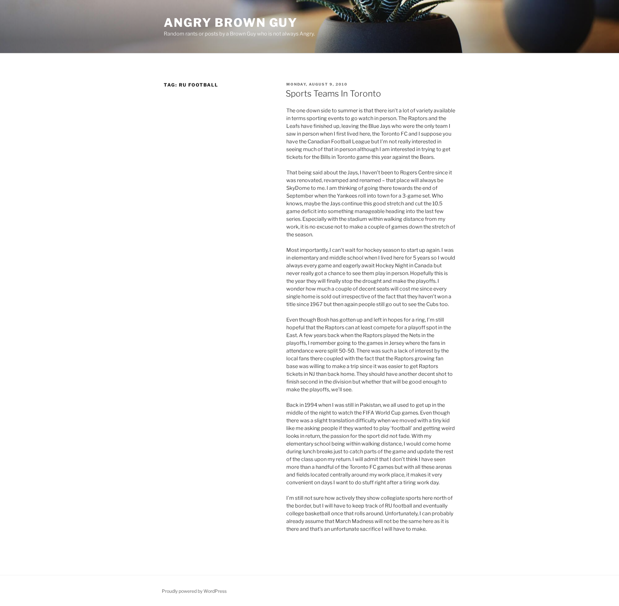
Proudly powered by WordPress (194, 591)
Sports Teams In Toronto (333, 93)
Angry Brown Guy (231, 22)
